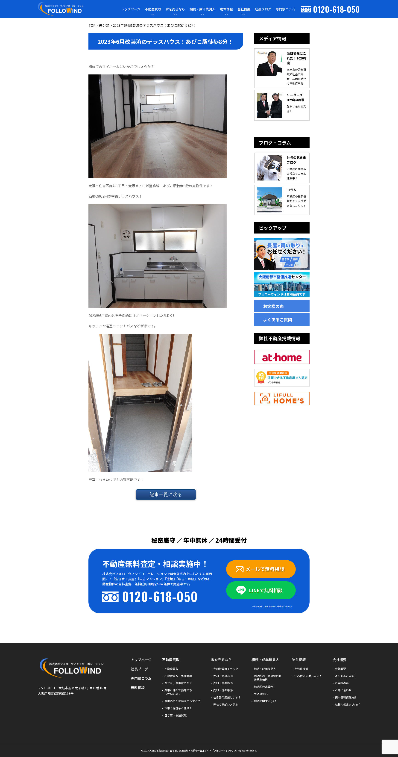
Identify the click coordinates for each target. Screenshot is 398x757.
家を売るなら (175, 9)
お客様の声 (273, 306)
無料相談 (138, 687)
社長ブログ (263, 9)
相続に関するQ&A (265, 701)
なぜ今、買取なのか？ (178, 683)
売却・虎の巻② (223, 683)
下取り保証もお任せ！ (178, 708)
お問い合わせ (343, 690)
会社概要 (243, 9)
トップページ (130, 9)
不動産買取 (153, 9)
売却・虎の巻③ (223, 690)
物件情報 (226, 9)
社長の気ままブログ (347, 704)
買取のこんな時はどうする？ (182, 701)
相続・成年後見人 (202, 9)
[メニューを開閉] (153, 14)
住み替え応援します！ (227, 697)
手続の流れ (261, 694)
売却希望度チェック (225, 669)
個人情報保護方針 (346, 697)
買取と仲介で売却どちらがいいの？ (178, 692)
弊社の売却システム (225, 704)
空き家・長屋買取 (175, 715)
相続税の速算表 (263, 687)
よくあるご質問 (277, 319)
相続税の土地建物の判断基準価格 (267, 677)
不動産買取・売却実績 (178, 676)
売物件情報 (301, 669)
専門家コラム (285, 9)
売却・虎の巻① (223, 676)
